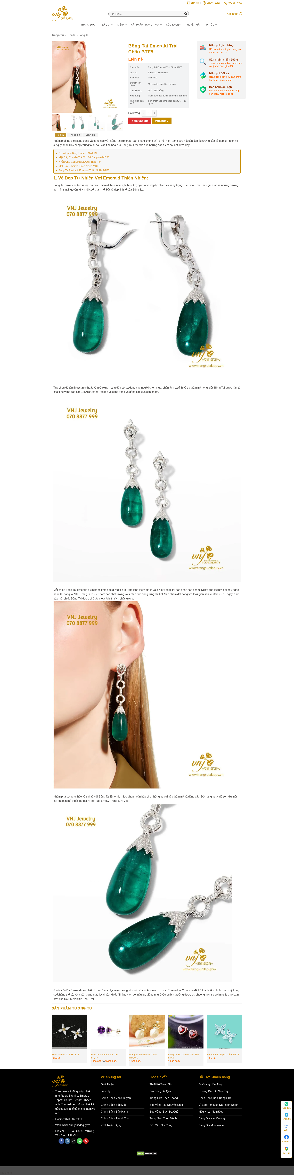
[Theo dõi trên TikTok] (73, 1141)
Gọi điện (286, 1108)
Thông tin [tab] (74, 135)
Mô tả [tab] (61, 135)
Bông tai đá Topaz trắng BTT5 (223, 1054)
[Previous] (51, 1041)
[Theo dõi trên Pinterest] (86, 1141)
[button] (234, 14)
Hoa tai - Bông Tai (78, 35)
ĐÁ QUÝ (106, 24)
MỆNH (120, 24)
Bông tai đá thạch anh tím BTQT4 (104, 1056)
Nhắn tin (286, 1119)
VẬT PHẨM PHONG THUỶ (145, 24)
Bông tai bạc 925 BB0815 (65, 1054)
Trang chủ (58, 35)
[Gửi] (186, 14)
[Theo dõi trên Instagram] (67, 1141)
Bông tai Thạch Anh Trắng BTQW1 (143, 1056)
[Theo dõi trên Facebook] (61, 1141)
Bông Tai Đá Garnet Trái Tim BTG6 (183, 1056)
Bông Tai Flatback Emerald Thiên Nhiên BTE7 (84, 170)
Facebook (286, 1141)
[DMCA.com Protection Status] (147, 1153)
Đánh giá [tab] (90, 135)
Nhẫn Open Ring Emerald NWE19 (78, 153)
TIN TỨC (209, 24)
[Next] (242, 1041)
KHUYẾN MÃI (192, 24)
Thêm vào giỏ (139, 120)
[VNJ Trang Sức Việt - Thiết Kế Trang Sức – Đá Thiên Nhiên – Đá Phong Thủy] (76, 13)
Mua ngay (161, 120)
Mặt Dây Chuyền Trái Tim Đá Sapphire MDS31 (85, 157)
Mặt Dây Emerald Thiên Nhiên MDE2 (79, 166)
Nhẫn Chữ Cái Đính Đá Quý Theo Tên (80, 161)
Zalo (286, 1130)
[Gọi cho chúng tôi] (80, 1141)
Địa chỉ (286, 1153)
